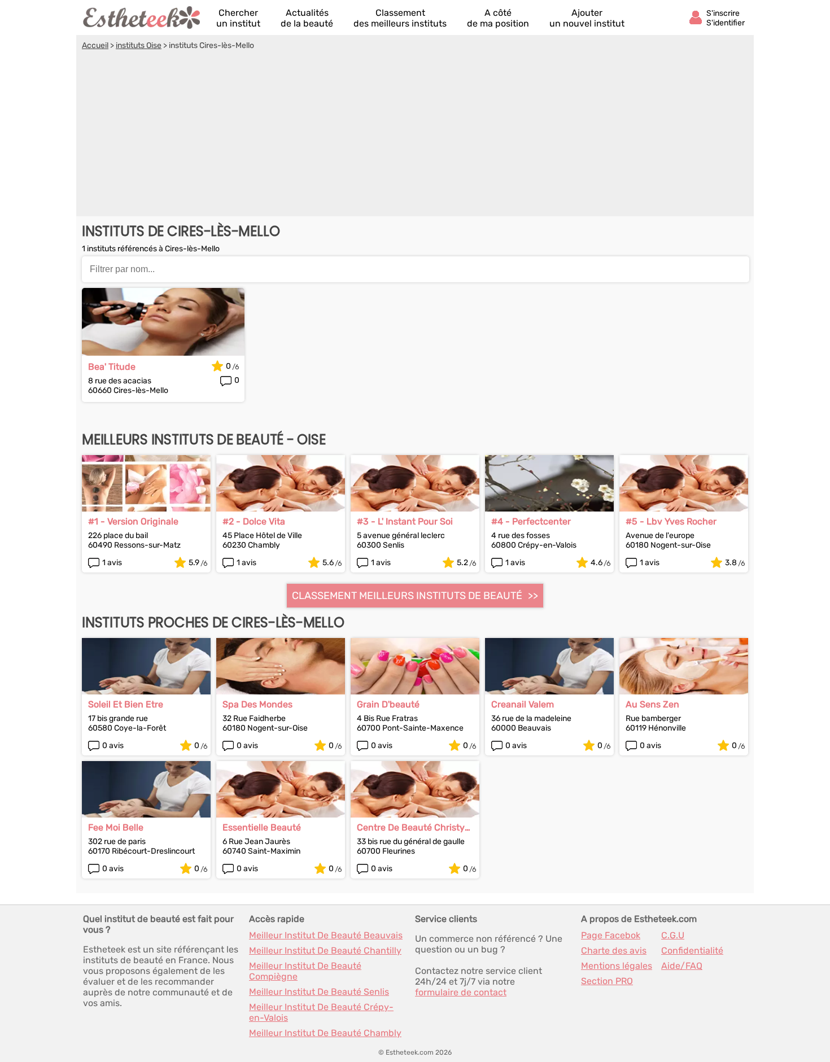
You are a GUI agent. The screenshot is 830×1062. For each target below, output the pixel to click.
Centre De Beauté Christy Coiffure (411, 827)
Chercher (238, 18)
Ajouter (586, 18)
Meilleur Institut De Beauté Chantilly (325, 950)
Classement (400, 18)
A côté (498, 18)
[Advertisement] (415, 135)
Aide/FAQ (681, 965)
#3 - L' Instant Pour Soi (405, 521)
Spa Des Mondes (257, 704)
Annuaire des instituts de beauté (142, 17)
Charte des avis (613, 950)
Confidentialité (692, 950)
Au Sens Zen (652, 704)
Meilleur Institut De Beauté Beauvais (326, 935)
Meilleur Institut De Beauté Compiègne (305, 971)
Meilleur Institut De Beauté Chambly (325, 1033)
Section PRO (607, 981)
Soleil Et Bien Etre (125, 704)
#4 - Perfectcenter (531, 521)
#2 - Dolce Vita (253, 521)
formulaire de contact (460, 992)
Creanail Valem (522, 704)
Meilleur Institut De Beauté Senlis (319, 991)
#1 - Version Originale (133, 521)
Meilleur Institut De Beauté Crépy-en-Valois (321, 1012)
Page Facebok (610, 935)
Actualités (307, 18)
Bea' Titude (112, 366)
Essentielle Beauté (261, 827)
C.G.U (672, 935)
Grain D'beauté (388, 704)
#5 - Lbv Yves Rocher (671, 521)
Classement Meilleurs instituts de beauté (407, 595)
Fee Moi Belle (115, 827)
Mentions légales (616, 965)
